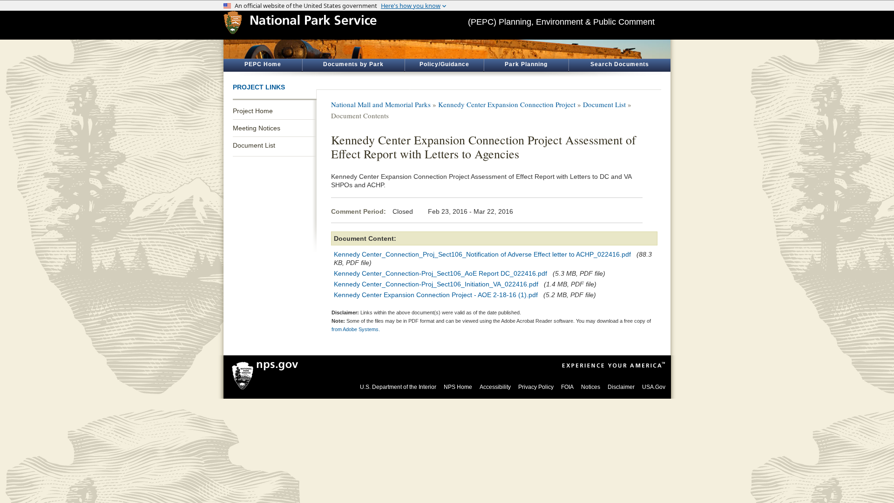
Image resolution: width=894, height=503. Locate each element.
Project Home (253, 111)
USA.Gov (653, 387)
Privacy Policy (536, 387)
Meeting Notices (256, 128)
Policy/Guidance (444, 64)
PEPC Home (262, 64)
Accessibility (495, 387)
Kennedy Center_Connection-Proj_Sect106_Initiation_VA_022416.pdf (436, 284)
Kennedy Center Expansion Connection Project (507, 104)
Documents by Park (353, 64)
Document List (254, 145)
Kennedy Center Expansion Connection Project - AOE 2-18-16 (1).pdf (436, 295)
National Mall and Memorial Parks (381, 104)
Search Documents (619, 64)
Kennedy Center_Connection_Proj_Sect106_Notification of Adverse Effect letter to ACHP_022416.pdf (482, 254)
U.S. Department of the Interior (398, 387)
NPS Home (458, 387)
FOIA (567, 387)
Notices (590, 387)
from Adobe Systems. (356, 329)
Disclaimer (621, 387)
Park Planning (526, 64)
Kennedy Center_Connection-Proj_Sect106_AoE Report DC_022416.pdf (440, 273)
